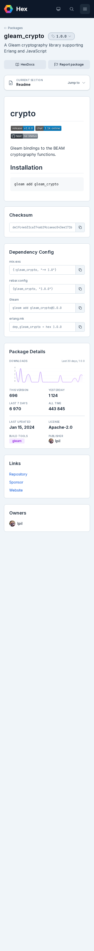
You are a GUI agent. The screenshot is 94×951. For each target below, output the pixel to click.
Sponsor (16, 482)
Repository (18, 474)
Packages (15, 28)
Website (16, 490)
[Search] (71, 9)
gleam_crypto (24, 36)
